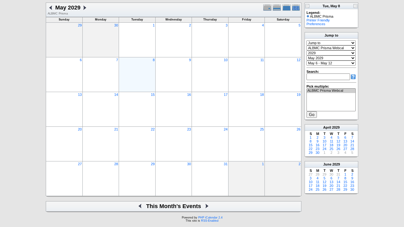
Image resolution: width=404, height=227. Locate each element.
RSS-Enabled (209, 220)
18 (262, 94)
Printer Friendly (318, 20)
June (327, 164)
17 (226, 94)
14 (116, 94)
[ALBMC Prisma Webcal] (331, 91)
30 (116, 25)
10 (226, 60)
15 (153, 94)
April (327, 127)
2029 (336, 127)
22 (153, 129)
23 (189, 129)
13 (80, 94)
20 (80, 129)
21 (116, 129)
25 (262, 129)
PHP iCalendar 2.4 (210, 217)
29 (80, 25)
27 (80, 164)
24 (226, 129)
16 (189, 94)
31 (226, 164)
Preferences (315, 24)
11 (262, 60)
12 (298, 60)
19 (298, 94)
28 (116, 164)
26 (298, 129)
